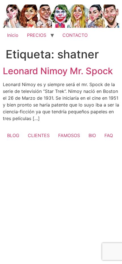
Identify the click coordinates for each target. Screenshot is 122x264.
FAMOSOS (69, 135)
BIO (92, 135)
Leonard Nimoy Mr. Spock (58, 70)
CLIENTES (39, 135)
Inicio (12, 35)
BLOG (13, 135)
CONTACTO (75, 35)
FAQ (108, 135)
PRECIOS (36, 35)
